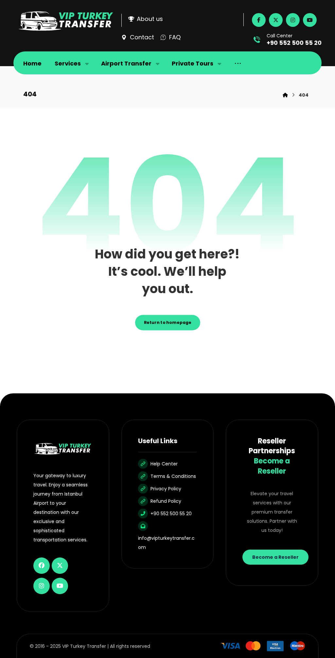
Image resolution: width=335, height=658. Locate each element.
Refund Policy (165, 501)
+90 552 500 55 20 (171, 513)
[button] (259, 20)
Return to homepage (167, 323)
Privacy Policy (165, 488)
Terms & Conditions (173, 476)
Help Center (164, 464)
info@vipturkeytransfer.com (166, 543)
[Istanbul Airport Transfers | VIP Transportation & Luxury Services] (66, 21)
